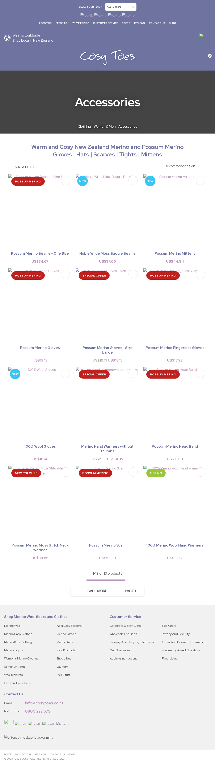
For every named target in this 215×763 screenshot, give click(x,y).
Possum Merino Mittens (175, 253)
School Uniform (14, 667)
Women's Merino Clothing (21, 658)
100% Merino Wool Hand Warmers (175, 545)
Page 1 (130, 591)
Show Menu (6, 57)
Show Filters (26, 167)
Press (126, 23)
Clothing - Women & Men (97, 126)
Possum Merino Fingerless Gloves (175, 347)
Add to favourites (65, 180)
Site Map (40, 754)
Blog (172, 23)
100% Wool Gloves (40, 446)
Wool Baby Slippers (68, 626)
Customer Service (105, 23)
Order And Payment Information (184, 642)
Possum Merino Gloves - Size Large (107, 350)
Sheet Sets (63, 658)
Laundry (62, 667)
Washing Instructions (123, 658)
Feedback (62, 23)
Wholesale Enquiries (123, 634)
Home (8, 754)
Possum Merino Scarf (107, 545)
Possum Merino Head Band (175, 446)
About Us (45, 23)
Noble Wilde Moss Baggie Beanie (107, 253)
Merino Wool (12, 626)
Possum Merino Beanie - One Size (40, 253)
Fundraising (170, 658)
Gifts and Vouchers (17, 683)
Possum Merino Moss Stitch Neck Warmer (40, 547)
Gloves (62, 154)
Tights (128, 154)
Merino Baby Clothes (18, 634)
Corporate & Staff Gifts (125, 626)
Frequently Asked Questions (181, 650)
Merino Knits (64, 642)
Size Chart (169, 626)
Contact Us (157, 23)
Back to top (22, 754)
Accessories (127, 126)
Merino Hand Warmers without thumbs (107, 448)
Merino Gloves (66, 634)
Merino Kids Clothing (18, 642)
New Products (65, 650)
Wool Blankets (13, 675)
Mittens (151, 154)
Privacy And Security (176, 634)
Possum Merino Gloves (40, 347)
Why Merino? (80, 23)
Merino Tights (13, 650)
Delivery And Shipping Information (132, 642)
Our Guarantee (120, 650)
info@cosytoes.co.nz (44, 703)
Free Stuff (63, 675)
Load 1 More (96, 591)
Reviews (139, 23)
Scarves (104, 154)
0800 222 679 (38, 711)
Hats (83, 154)
